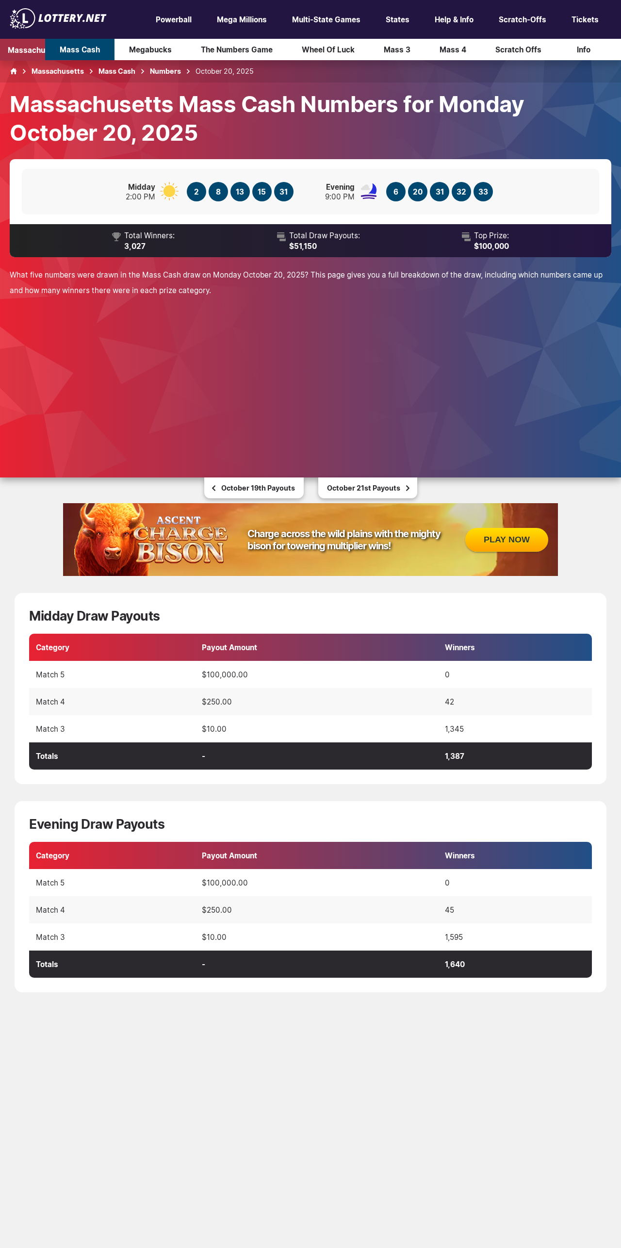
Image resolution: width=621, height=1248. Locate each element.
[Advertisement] (310, 375)
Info (583, 49)
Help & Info (454, 19)
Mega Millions (242, 19)
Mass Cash (80, 49)
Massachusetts (36, 49)
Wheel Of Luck (328, 49)
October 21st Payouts (363, 488)
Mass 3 (397, 49)
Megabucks (150, 49)
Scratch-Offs (522, 19)
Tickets (585, 19)
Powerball (174, 19)
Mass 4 (453, 49)
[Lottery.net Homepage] (13, 71)
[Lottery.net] (58, 26)
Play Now (507, 539)
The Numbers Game (237, 49)
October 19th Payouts (258, 488)
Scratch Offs (518, 49)
